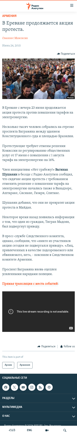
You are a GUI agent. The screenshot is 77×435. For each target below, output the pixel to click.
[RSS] (40, 387)
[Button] (66, 53)
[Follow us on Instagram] (31, 387)
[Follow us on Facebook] (5, 387)
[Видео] (47, 430)
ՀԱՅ (12, 430)
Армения (9, 16)
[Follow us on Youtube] (23, 387)
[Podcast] (49, 387)
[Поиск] (64, 430)
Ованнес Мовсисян (15, 38)
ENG (29, 430)
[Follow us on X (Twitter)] (14, 387)
